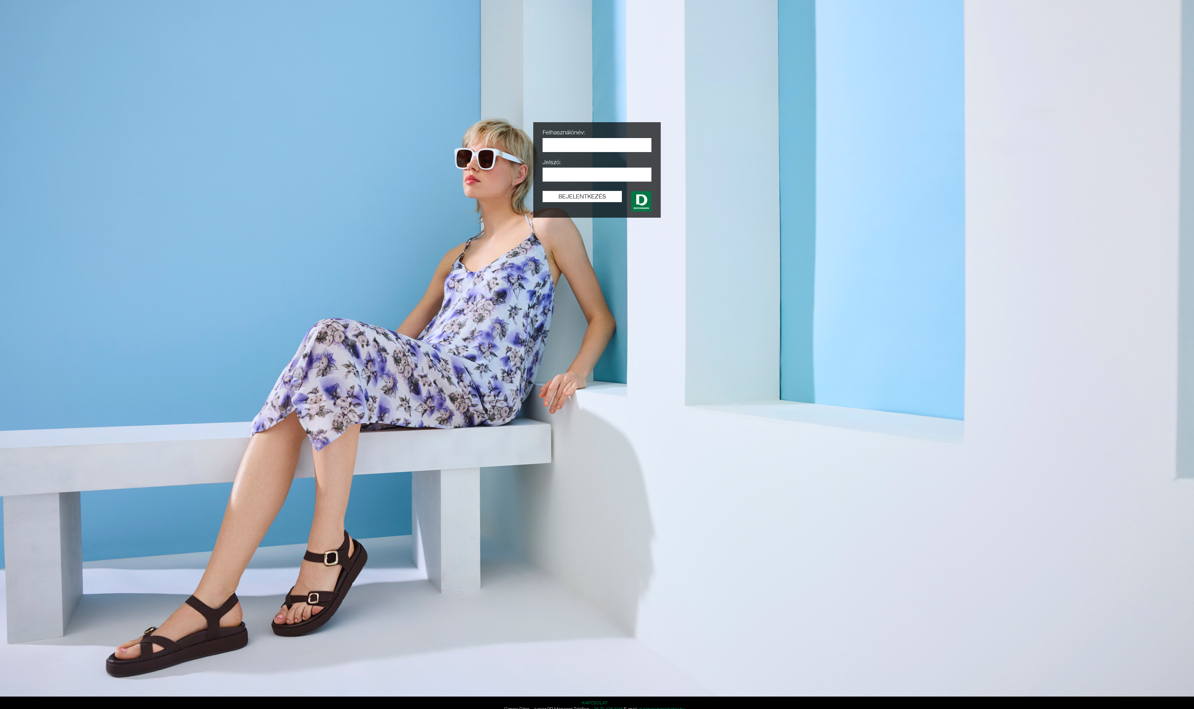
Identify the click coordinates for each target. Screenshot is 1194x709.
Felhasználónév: (564, 132)
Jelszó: (552, 162)
